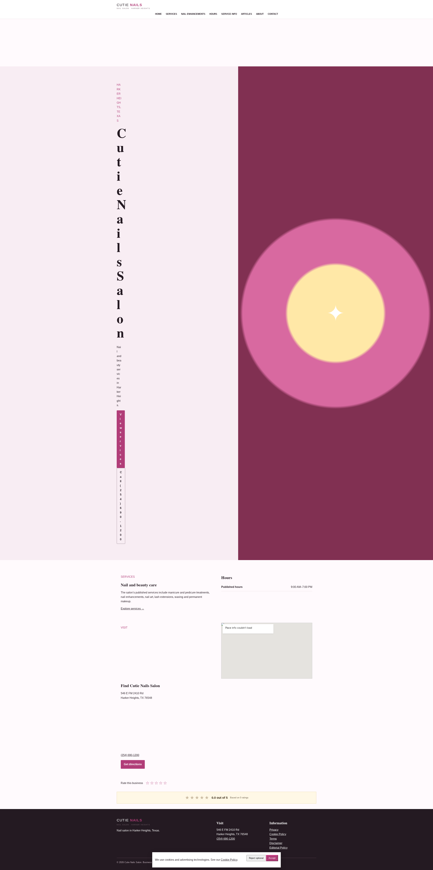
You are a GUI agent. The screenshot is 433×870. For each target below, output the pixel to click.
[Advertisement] (101, 42)
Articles (246, 14)
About (260, 14)
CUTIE (133, 6)
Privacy (273, 829)
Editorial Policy (278, 847)
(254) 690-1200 (130, 755)
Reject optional (256, 858)
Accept (272, 858)
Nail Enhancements (193, 14)
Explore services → (132, 608)
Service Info (229, 14)
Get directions (133, 764)
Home (158, 14)
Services (171, 14)
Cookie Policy (277, 834)
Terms (273, 838)
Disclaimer (275, 843)
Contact (273, 14)
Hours (213, 14)
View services (121, 439)
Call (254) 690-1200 (121, 506)
